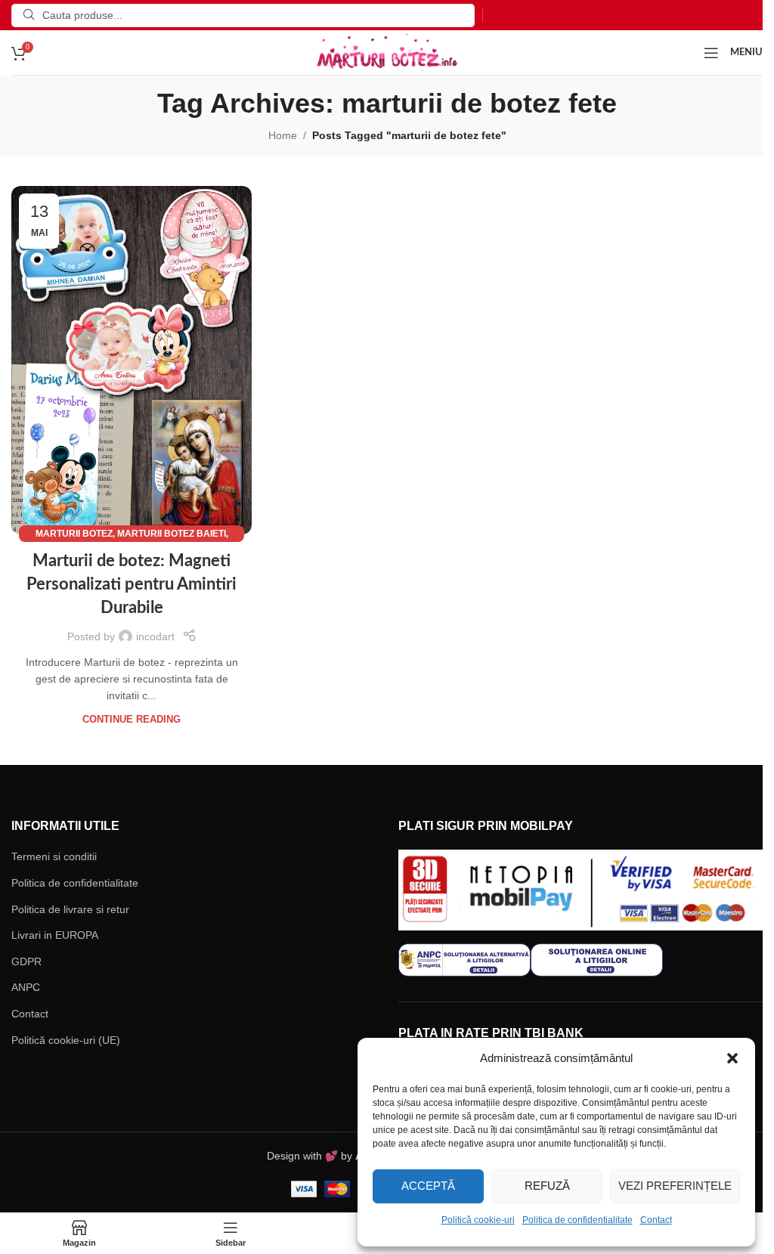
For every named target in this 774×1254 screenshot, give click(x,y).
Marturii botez (74, 533)
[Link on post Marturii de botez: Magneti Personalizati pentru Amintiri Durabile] (131, 360)
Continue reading (131, 719)
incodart (155, 636)
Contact (656, 1220)
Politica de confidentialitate (577, 1220)
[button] (732, 1058)
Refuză (547, 1185)
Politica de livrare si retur (70, 909)
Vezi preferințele (675, 1185)
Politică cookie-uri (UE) (65, 1040)
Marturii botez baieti (171, 533)
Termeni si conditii (54, 856)
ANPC (25, 987)
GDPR (26, 961)
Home (282, 135)
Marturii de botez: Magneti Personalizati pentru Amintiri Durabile (131, 584)
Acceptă (428, 1185)
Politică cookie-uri (478, 1220)
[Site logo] (387, 51)
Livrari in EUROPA (54, 935)
